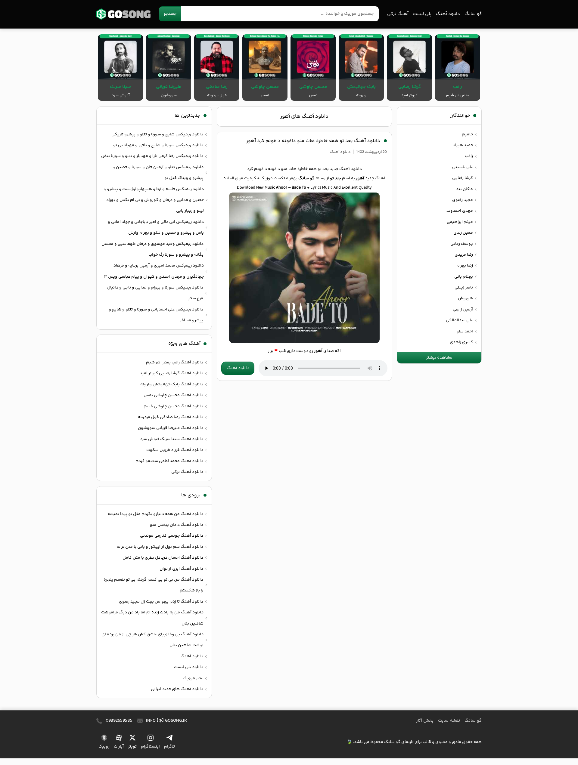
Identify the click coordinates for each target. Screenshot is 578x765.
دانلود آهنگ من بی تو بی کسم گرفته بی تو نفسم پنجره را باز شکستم (153, 585)
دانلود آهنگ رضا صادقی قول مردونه (170, 417)
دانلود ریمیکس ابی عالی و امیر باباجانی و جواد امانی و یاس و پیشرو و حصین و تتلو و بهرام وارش (156, 227)
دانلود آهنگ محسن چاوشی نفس (173, 395)
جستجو (169, 14)
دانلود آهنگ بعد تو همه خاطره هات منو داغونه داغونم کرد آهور (313, 141)
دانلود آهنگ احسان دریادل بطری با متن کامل (163, 557)
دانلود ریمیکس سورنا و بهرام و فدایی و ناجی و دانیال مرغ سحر (155, 293)
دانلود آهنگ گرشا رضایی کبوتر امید (171, 373)
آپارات (119, 746)
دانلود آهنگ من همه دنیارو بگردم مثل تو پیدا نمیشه (155, 514)
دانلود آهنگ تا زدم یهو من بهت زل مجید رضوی (161, 601)
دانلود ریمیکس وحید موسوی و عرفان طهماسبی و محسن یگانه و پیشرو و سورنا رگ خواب (152, 249)
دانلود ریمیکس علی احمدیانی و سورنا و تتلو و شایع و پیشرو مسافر (156, 315)
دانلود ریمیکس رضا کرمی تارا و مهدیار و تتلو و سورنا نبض (152, 156)
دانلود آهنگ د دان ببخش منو (176, 525)
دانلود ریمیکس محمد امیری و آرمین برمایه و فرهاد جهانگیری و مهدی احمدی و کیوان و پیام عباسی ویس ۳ (154, 271)
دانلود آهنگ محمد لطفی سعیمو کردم (169, 461)
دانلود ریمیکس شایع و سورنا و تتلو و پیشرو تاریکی (157, 134)
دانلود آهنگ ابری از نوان (181, 569)
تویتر (132, 746)
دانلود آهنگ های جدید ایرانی (177, 689)
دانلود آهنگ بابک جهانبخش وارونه (171, 384)
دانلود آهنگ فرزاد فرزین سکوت (174, 450)
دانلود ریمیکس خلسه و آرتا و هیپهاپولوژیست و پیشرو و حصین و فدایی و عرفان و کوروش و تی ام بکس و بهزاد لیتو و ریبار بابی (154, 200)
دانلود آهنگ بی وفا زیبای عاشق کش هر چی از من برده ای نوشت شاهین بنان (152, 640)
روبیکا (104, 746)
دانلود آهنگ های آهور (304, 116)
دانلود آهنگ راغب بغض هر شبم (174, 362)
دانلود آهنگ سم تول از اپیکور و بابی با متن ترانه (160, 547)
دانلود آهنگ (448, 14)
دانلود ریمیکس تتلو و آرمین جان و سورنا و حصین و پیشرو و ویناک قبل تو (158, 172)
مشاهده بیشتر (439, 357)
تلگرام (169, 746)
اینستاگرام (150, 746)
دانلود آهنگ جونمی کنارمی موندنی (171, 535)
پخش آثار (425, 720)
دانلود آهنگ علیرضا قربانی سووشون (170, 428)
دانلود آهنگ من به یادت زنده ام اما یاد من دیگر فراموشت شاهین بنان (152, 618)
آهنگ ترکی (398, 14)
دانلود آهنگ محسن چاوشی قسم (173, 406)
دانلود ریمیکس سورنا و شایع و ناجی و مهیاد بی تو (158, 145)
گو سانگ (123, 14)
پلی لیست (422, 14)
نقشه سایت (449, 720)
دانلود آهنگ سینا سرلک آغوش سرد (171, 439)
